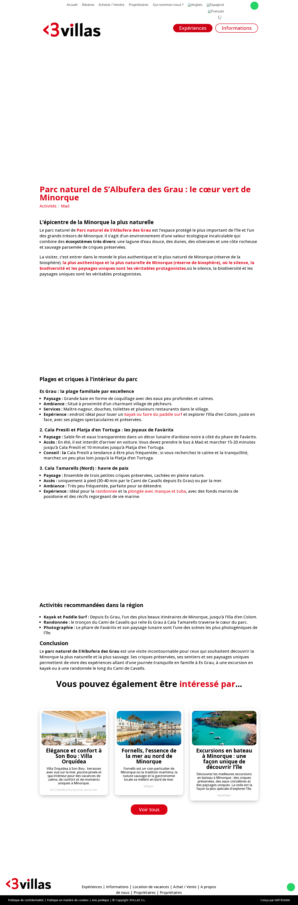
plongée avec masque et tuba (157, 491)
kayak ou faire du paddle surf (153, 414)
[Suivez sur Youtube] (245, 5)
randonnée (106, 491)
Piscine (71, 790)
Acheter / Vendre (111, 5)
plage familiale (83, 391)
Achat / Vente (184, 886)
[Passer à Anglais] (195, 5)
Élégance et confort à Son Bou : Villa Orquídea (74, 756)
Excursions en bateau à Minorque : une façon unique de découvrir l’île (224, 759)
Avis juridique (100, 900)
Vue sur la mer (87, 790)
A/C (52, 790)
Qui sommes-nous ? (168, 5)
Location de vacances (151, 886)
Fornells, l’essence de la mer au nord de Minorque (149, 756)
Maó (65, 206)
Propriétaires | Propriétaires (158, 892)
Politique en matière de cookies (68, 900)
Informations (237, 28)
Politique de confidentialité (26, 900)
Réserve (88, 5)
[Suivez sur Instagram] (237, 5)
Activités (48, 206)
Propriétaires (138, 5)
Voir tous (149, 809)
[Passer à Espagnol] (215, 5)
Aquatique (223, 795)
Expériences (192, 28)
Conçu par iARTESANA (275, 900)
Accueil (72, 5)
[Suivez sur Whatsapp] (254, 6)
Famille (61, 790)
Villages (149, 786)
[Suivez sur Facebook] (229, 5)
